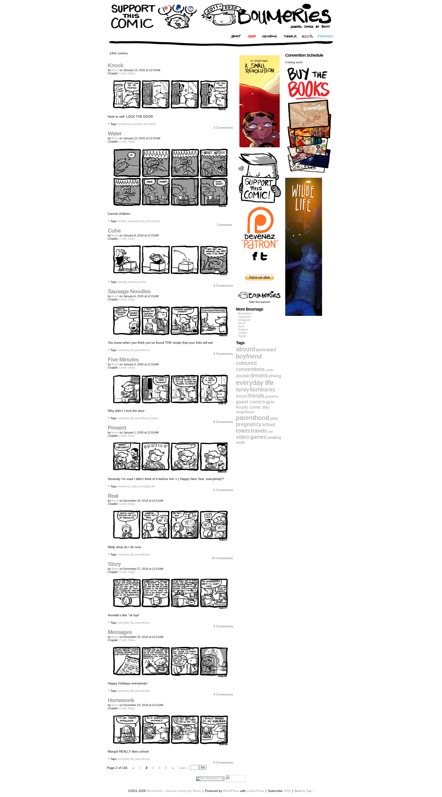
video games (251, 437)
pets (274, 418)
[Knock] (170, 109)
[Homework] (170, 744)
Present (117, 428)
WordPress (231, 791)
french (241, 396)
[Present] (170, 471)
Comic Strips (127, 73)
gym (270, 401)
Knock (115, 65)
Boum (115, 70)
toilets (152, 124)
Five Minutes (123, 359)
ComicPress (255, 791)
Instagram (244, 320)
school (268, 424)
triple (270, 431)
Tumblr (242, 333)
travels (259, 431)
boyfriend (124, 124)
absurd (122, 282)
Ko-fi (241, 326)
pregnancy (248, 424)
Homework (121, 700)
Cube (114, 230)
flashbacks (262, 390)
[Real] (170, 539)
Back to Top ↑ (304, 791)
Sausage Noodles (129, 291)
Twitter (242, 336)
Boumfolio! (245, 313)
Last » (183, 768)
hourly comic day (253, 407)
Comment (225, 225)
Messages (120, 632)
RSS (287, 791)
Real (113, 496)
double (122, 221)
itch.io (242, 323)
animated (266, 349)
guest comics (250, 401)
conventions (250, 369)
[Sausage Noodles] (170, 335)
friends (256, 396)
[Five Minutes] (170, 403)
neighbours (245, 412)
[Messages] (170, 676)
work (240, 442)
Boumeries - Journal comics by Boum (174, 791)
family (242, 390)
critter (134, 486)
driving (275, 376)
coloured (246, 363)
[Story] (170, 608)
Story (114, 564)
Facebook (244, 316)
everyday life (139, 124)
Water (115, 133)
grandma (271, 396)
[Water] (170, 206)
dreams (132, 282)
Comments (223, 127)
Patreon (243, 329)
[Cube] (170, 274)
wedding (274, 437)
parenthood (152, 221)
